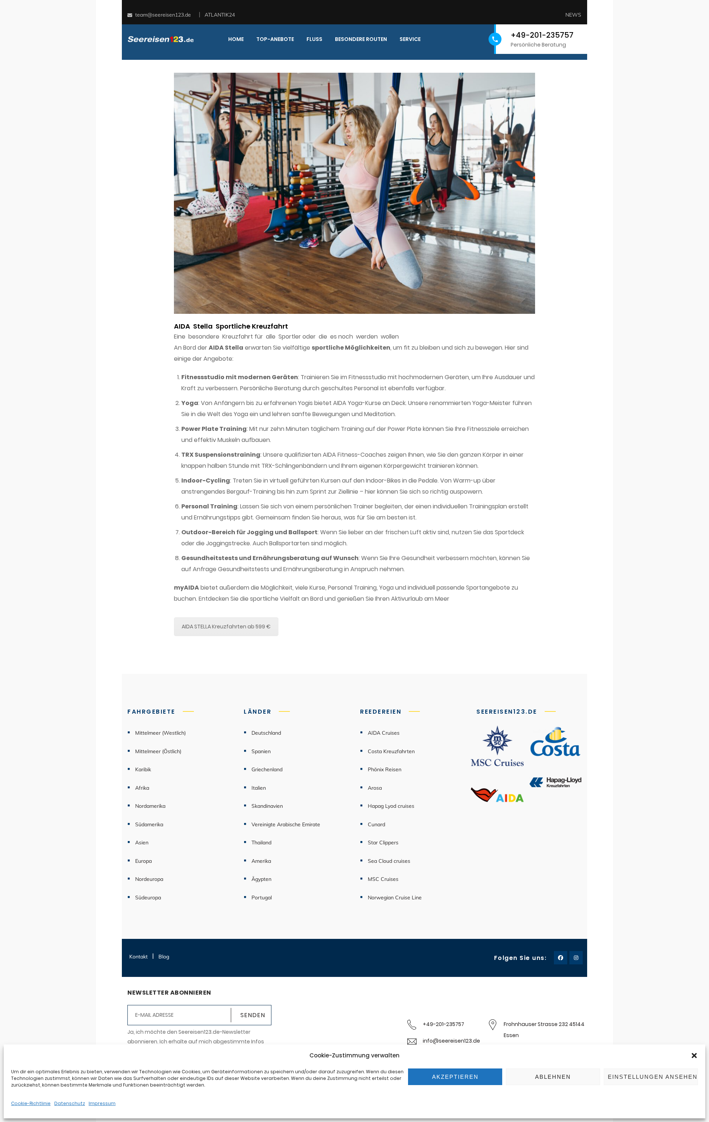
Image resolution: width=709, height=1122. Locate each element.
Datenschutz (69, 1103)
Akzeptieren (455, 1077)
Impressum (102, 1103)
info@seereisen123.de (451, 1040)
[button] (694, 1055)
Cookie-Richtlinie (31, 1103)
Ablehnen (553, 1077)
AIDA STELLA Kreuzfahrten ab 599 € (226, 626)
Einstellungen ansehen (653, 1077)
